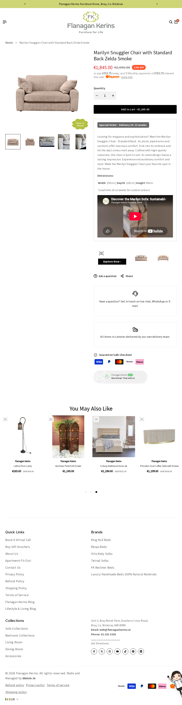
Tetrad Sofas (100, 561)
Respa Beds (99, 547)
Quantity (99, 88)
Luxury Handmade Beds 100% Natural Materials (124, 574)
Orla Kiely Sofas (102, 554)
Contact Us (13, 567)
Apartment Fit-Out (18, 561)
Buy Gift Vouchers (17, 547)
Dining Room (14, 649)
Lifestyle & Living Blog (20, 609)
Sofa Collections (16, 628)
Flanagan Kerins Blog (20, 602)
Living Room (13, 642)
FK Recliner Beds (102, 567)
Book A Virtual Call (18, 540)
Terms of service (58, 685)
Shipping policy (16, 692)
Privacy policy (35, 685)
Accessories (13, 656)
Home (9, 43)
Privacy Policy (14, 574)
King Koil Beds (101, 540)
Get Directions (100, 643)
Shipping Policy (16, 588)
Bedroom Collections (20, 635)
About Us (11, 554)
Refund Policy (14, 581)
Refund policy (14, 685)
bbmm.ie (29, 678)
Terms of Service (17, 595)
